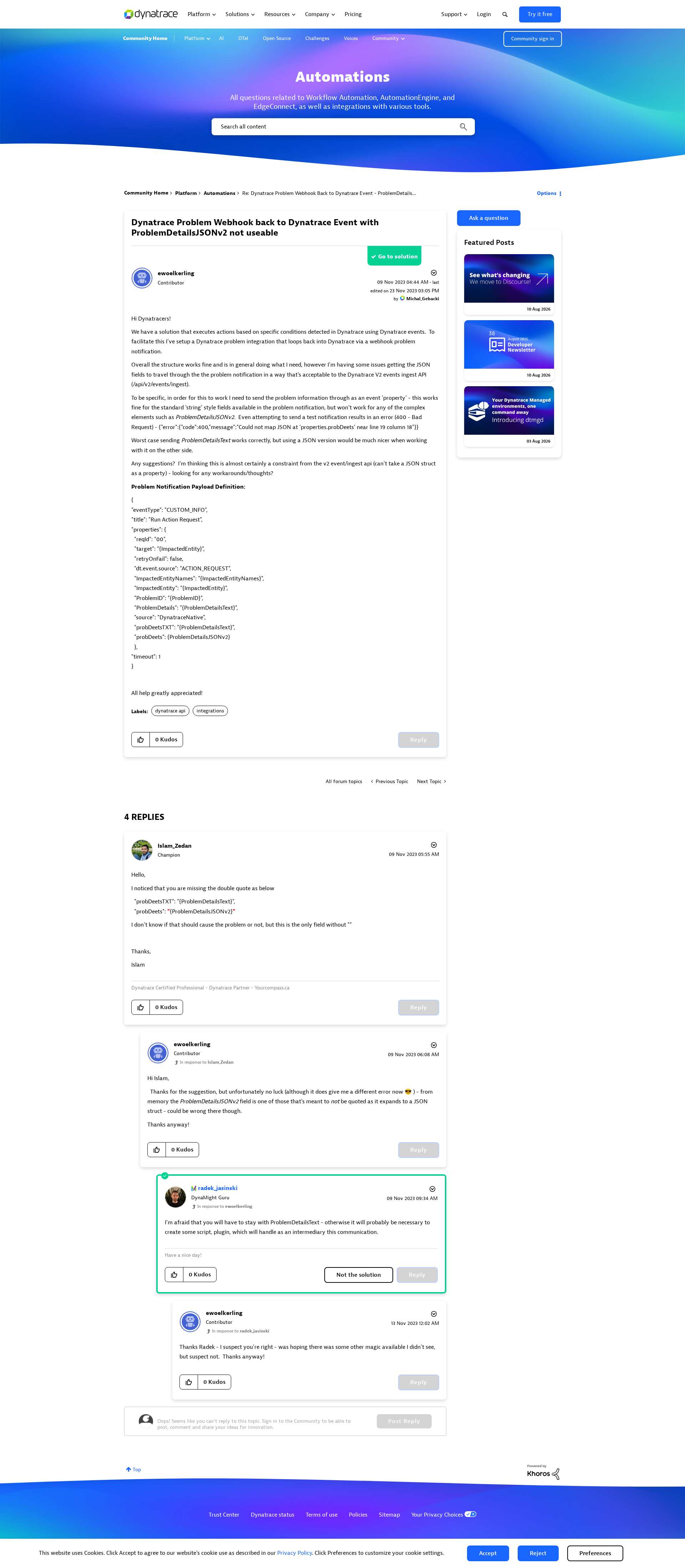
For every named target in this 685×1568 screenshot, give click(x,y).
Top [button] (137, 1470)
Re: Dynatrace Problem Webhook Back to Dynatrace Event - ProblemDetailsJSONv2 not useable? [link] (350, 193)
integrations (210, 711)
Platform (194, 38)
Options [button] (547, 193)
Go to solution (398, 256)
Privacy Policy (294, 1553)
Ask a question (488, 218)
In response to (206, 1062)
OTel (243, 38)
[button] (488, 1553)
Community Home (145, 38)
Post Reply (404, 1421)
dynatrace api (170, 711)
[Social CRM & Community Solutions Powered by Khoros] (543, 1472)
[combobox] (343, 126)
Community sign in (532, 39)
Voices (351, 38)
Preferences (595, 1553)
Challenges (317, 38)
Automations (219, 193)
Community (385, 38)
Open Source (277, 38)
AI (221, 38)
